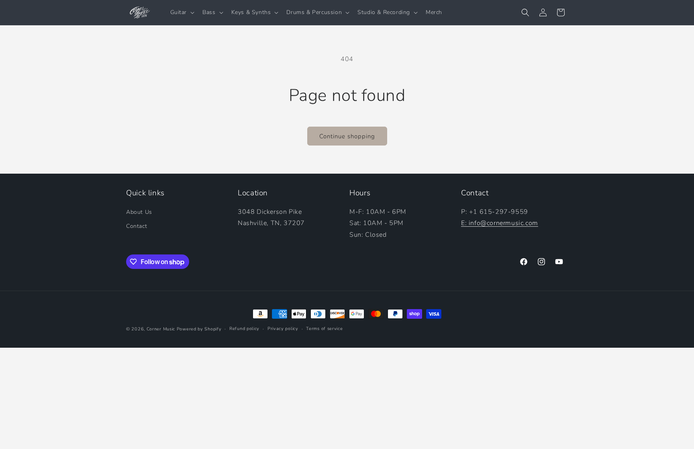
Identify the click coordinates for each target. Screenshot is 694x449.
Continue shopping (347, 136)
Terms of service (324, 329)
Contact (136, 226)
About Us (139, 212)
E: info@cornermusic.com (499, 223)
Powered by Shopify (199, 329)
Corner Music (161, 329)
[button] (181, 12)
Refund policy (244, 329)
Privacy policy (282, 329)
